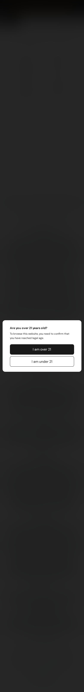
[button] (42, 349)
